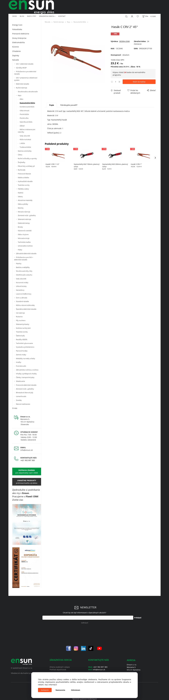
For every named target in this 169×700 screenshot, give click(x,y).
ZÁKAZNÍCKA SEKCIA (46, 16)
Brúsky (20, 227)
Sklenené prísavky (22, 324)
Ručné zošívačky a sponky (27, 158)
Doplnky (15, 55)
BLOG (22, 16)
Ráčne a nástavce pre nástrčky (26, 130)
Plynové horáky (21, 351)
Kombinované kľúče (27, 107)
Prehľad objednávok (58, 669)
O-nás (14, 408)
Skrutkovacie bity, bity (24, 271)
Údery (20, 155)
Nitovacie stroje (23, 238)
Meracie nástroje (24, 212)
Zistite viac (17, 499)
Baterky (21, 208)
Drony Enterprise (19, 38)
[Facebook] (68, 648)
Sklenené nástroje (24, 219)
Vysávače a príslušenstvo (25, 347)
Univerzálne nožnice (25, 246)
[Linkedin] (83, 648)
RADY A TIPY (31, 16)
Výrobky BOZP (21, 68)
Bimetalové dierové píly (24, 392)
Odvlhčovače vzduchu (24, 275)
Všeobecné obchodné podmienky (24, 673)
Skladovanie (20, 381)
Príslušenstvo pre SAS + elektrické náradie (23, 258)
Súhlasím (45, 690)
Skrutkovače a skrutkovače (28, 91)
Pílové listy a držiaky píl (26, 166)
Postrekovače (21, 366)
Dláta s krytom (23, 234)
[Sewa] (26, 524)
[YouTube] (99, 648)
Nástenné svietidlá (24, 231)
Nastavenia (60, 690)
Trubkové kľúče (25, 147)
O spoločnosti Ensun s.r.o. (21, 668)
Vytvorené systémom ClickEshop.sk (84, 699)
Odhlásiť (84, 623)
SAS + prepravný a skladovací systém (25, 79)
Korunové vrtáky (22, 282)
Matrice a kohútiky (25, 151)
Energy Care (17, 25)
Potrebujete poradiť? (68, 105)
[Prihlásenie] (132, 16)
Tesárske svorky (24, 185)
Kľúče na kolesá (25, 139)
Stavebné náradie (22, 301)
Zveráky (19, 400)
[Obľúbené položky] (137, 16)
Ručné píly (21, 170)
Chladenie (16, 51)
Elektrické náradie (22, 84)
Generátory (20, 290)
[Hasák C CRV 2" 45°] (77, 55)
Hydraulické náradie (25, 181)
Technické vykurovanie (24, 343)
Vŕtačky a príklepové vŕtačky (26, 374)
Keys (19, 95)
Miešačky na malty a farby (25, 358)
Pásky (20, 250)
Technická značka (24, 242)
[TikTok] (91, 648)
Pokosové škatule (24, 174)
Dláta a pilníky (23, 204)
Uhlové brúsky (21, 286)
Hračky (18, 362)
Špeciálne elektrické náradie (26, 309)
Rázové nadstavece (23, 404)
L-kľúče (22, 143)
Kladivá (20, 193)
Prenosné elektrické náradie (26, 385)
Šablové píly (20, 335)
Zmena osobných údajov (60, 667)
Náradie (15, 60)
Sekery (20, 196)
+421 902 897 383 (27, 460)
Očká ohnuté (24, 110)
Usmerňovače (21, 396)
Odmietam (75, 690)
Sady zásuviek (25, 136)
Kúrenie (15, 47)
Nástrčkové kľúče (26, 122)
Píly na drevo (20, 320)
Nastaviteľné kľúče (27, 103)
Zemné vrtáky (21, 355)
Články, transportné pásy (25, 377)
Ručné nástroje (21, 88)
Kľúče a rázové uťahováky (25, 305)
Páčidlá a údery (23, 189)
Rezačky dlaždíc (21, 339)
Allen (21, 99)
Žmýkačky (21, 162)
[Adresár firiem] (26, 567)
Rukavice (19, 316)
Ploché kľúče (24, 114)
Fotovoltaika (17, 29)
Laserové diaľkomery (23, 294)
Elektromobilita (18, 42)
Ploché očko (24, 118)
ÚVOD (14, 16)
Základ (22, 126)
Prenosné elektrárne (20, 33)
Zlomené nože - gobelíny (27, 215)
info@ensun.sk (26, 450)
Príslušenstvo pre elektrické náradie (25, 72)
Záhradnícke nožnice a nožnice (27, 370)
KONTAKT (61, 16)
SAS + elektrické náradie (24, 64)
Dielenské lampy (24, 223)
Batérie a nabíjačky (23, 267)
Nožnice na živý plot (23, 328)
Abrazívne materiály (25, 200)
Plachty (18, 263)
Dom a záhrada (21, 298)
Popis (51, 105)
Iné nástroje (20, 313)
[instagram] (76, 648)
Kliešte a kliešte (23, 177)
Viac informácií (51, 684)
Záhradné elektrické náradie (26, 253)
